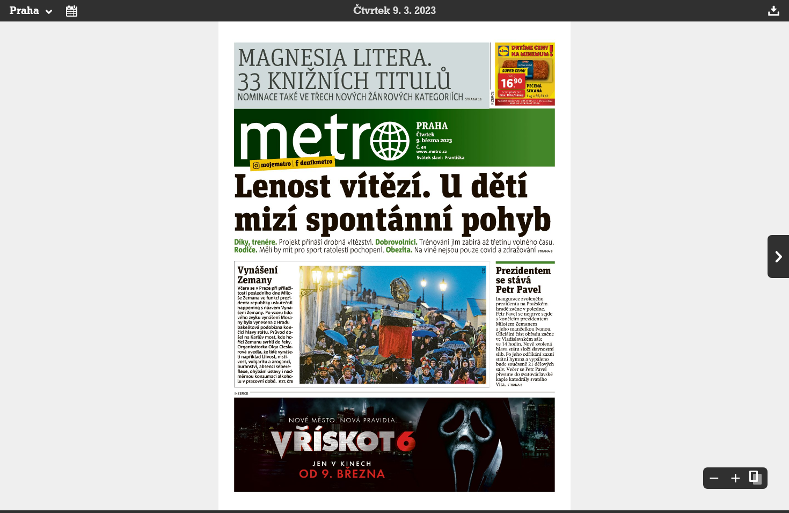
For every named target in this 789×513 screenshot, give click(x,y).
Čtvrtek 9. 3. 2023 (394, 10)
